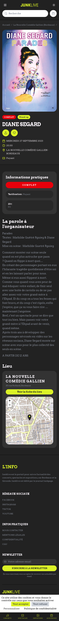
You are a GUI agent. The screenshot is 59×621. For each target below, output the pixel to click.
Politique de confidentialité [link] (40, 608)
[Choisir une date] (53, 13)
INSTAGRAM (9, 504)
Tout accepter (21, 604)
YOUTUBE (7, 514)
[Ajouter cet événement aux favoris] (14, 132)
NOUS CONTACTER (12, 530)
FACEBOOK (8, 500)
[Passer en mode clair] (54, 5)
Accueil (6, 25)
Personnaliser (12, 608)
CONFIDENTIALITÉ (12, 539)
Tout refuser (40, 604)
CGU (4, 544)
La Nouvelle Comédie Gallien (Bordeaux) (34, 25)
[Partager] (5, 132)
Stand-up (23, 117)
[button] (30, 417)
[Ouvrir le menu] (5, 5)
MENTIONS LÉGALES (13, 535)
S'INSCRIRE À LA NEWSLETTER (29, 568)
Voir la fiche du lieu (29, 391)
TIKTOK (6, 509)
